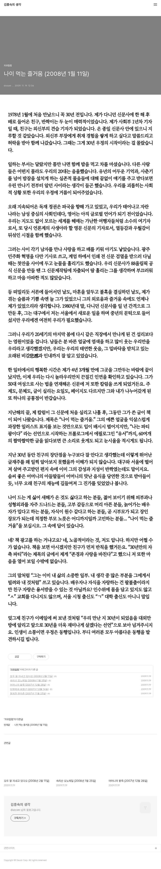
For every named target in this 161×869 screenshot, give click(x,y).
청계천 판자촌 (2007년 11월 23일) (28, 693)
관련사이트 (9, 848)
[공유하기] (22, 657)
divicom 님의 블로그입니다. (26, 809)
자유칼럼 (14, 669)
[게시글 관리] (27, 657)
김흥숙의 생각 (12, 4)
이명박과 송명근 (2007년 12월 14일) (29, 689)
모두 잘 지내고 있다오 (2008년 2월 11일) (31, 676)
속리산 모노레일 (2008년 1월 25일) (28, 680)
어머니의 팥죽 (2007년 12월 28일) (28, 684)
